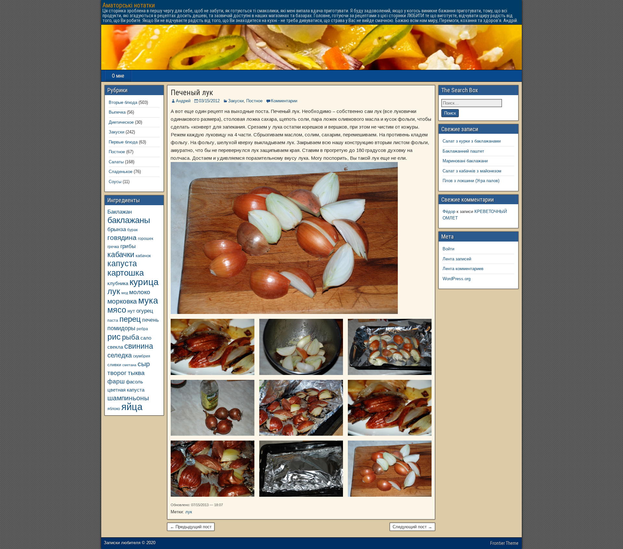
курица (144, 282)
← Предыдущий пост (191, 526)
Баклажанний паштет (463, 151)
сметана (129, 365)
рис (114, 336)
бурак (132, 230)
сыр (144, 364)
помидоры (121, 328)
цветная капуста (125, 390)
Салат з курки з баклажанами (472, 141)
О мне (118, 76)
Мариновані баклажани (465, 160)
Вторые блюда (123, 102)
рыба (130, 337)
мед (124, 293)
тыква (136, 372)
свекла (115, 347)
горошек (145, 238)
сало (145, 338)
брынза (116, 229)
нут (131, 311)
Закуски (236, 100)
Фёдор (449, 211)
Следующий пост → (412, 526)
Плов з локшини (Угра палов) (471, 180)
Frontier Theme (504, 543)
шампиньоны (128, 398)
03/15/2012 (209, 100)
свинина (138, 346)
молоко (139, 292)
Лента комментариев (463, 268)
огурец (144, 310)
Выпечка (117, 112)
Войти (448, 248)
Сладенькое (120, 171)
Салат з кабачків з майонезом (472, 170)
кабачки (120, 254)
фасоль (134, 381)
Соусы (115, 181)
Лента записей (457, 258)
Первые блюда (123, 142)
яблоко (113, 408)
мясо (116, 310)
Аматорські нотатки (129, 5)
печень (150, 320)
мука (148, 301)
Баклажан (119, 211)
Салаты (116, 161)
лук (188, 511)
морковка (122, 301)
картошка (125, 272)
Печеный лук (192, 92)
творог (117, 372)
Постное (254, 100)
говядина (122, 237)
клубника (117, 283)
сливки (114, 364)
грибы (128, 246)
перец (130, 319)
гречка (113, 246)
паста (112, 320)
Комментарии (284, 100)
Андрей (183, 100)
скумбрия (141, 356)
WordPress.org (456, 278)
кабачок (143, 255)
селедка (119, 355)
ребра (142, 329)
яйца (131, 406)
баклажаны (128, 220)
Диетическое (121, 122)
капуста (122, 263)
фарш (116, 381)
